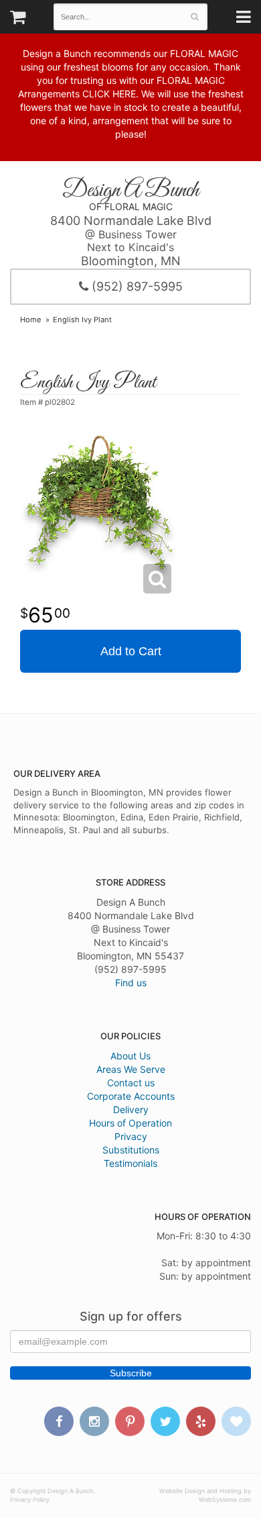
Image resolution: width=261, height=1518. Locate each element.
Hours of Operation (130, 1123)
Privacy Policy (30, 1499)
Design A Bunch (130, 190)
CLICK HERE (109, 93)
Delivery (131, 1109)
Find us (131, 982)
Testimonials (130, 1163)
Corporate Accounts (131, 1096)
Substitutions (130, 1149)
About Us (130, 1055)
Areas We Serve (130, 1069)
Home (30, 319)
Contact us (131, 1082)
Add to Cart (130, 651)
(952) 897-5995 (135, 286)
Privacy (130, 1136)
